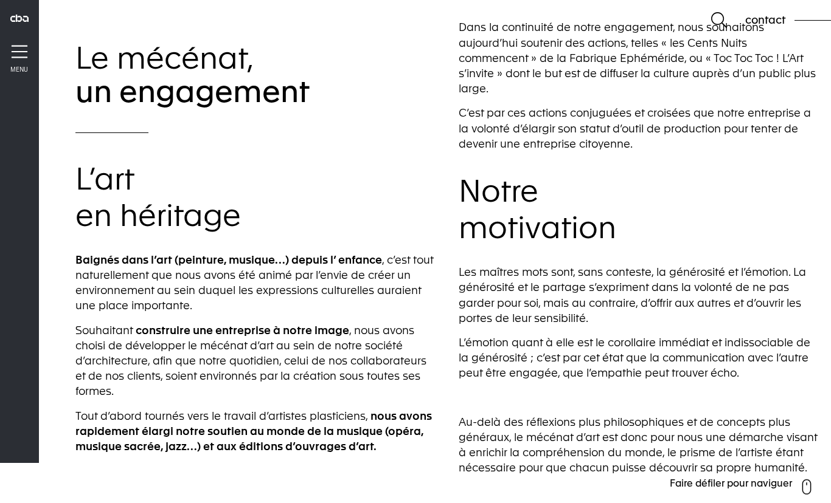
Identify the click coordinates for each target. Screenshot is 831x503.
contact (765, 19)
